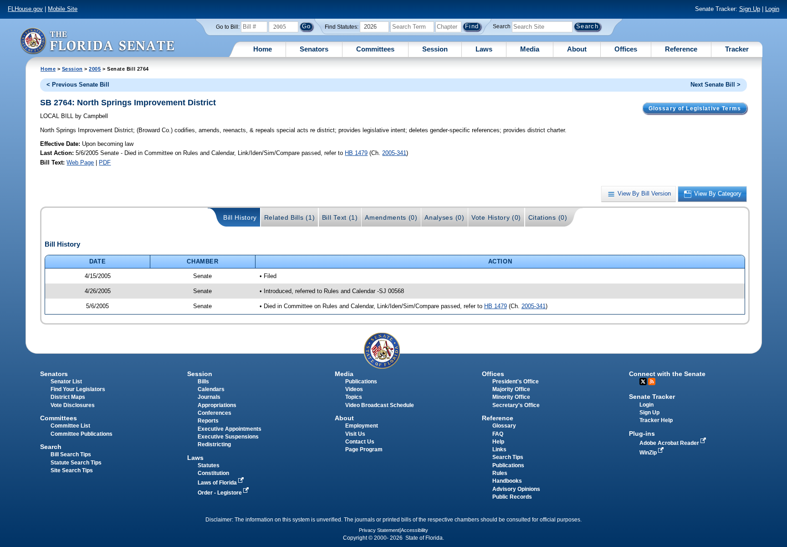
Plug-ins (642, 433)
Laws (483, 49)
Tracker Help (656, 420)
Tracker (737, 49)
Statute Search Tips (76, 462)
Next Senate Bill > (715, 84)
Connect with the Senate (667, 373)
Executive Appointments (229, 429)
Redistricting (214, 444)
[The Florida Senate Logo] (97, 40)
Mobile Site (62, 8)
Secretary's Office (516, 405)
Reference (681, 49)
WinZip (648, 452)
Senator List (66, 381)
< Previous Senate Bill (77, 84)
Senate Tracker (652, 396)
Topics (353, 397)
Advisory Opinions (516, 489)
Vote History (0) (496, 217)
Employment (361, 425)
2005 (95, 69)
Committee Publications (81, 434)
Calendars (211, 389)
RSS (651, 381)
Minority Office (511, 397)
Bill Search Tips (71, 454)
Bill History (240, 217)
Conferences (214, 413)
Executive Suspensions (228, 436)
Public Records (512, 497)
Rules (499, 473)
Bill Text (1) (340, 217)
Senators (314, 49)
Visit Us (355, 434)
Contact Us (359, 441)
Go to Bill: (228, 27)
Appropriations (217, 405)
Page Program (364, 449)
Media (529, 49)
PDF (105, 162)
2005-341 (394, 153)
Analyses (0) (444, 217)
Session (435, 49)
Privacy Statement (379, 530)
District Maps (68, 397)
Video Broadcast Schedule (379, 405)
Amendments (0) (391, 217)
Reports (208, 420)
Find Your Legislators (78, 389)
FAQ (497, 434)
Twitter (643, 381)
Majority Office (511, 389)
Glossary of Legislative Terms (695, 108)
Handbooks (507, 481)
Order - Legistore (220, 492)
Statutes (209, 465)
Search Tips (507, 457)
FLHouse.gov (25, 8)
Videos (354, 389)
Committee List (70, 425)
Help (498, 441)
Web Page (80, 162)
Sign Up (749, 8)
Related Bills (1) (289, 217)
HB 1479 (356, 153)
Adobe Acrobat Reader (669, 443)
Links (499, 449)
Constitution (213, 473)
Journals (209, 397)
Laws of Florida (218, 482)
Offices (625, 49)
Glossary (504, 425)
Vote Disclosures (73, 405)
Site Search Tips (72, 470)
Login (772, 8)
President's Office (515, 381)
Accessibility (414, 530)
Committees (375, 49)
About (577, 49)
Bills (203, 381)
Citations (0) (547, 217)
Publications (361, 381)
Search (502, 26)
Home (262, 49)
